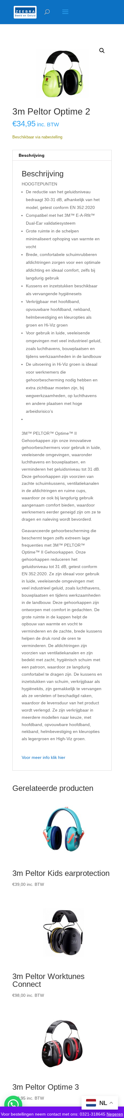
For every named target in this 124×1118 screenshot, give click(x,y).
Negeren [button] (115, 1114)
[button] (102, 50)
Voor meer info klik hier (43, 757)
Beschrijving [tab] (32, 155)
